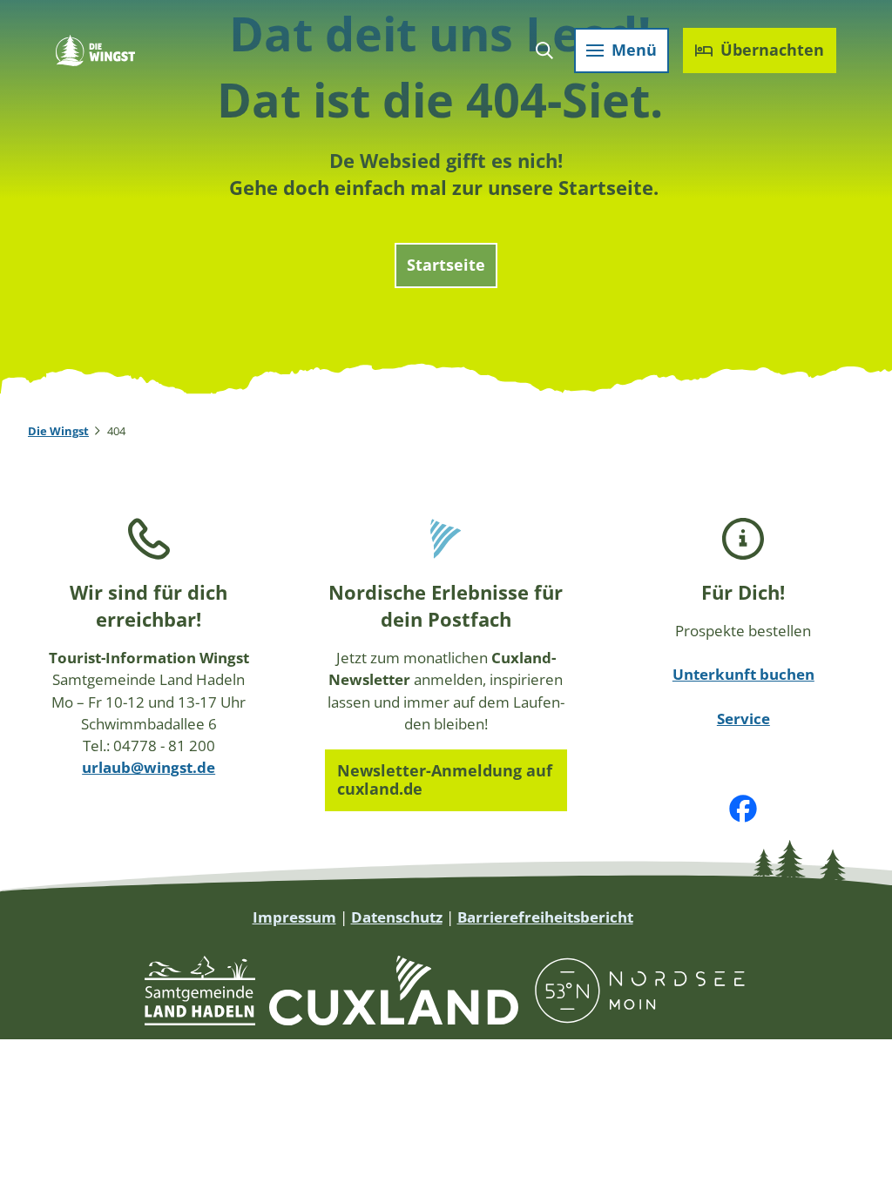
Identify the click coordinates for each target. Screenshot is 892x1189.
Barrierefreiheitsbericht (545, 917)
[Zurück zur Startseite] (95, 50)
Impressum (294, 917)
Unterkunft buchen (743, 674)
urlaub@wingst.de (148, 767)
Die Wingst (58, 431)
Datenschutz (397, 917)
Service (743, 719)
